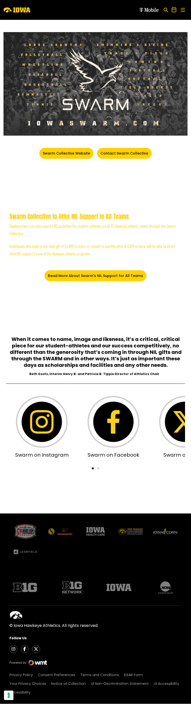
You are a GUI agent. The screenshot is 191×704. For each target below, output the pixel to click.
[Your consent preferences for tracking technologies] (8, 695)
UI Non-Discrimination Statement (120, 683)
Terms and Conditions (99, 674)
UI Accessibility (166, 683)
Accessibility (20, 692)
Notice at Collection (68, 683)
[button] (93, 468)
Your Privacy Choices (27, 683)
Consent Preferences (56, 674)
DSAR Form (133, 674)
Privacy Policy (21, 674)
